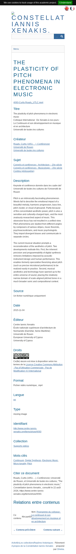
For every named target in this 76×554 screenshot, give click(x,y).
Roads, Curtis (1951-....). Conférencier (31, 144)
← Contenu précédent (24, 530)
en (14, 399)
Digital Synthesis (33, 460)
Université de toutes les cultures (28, 150)
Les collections (26, 543)
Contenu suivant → (53, 530)
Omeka (60, 549)
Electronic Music (50, 460)
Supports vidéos (21, 446)
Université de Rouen (23, 147)
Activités (15, 543)
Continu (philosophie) (23, 171)
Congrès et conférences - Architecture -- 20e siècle (37, 165)
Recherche (62, 36)
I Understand (65, 2)
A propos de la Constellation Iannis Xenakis (32, 546)
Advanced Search (56, 36)
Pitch (29, 463)
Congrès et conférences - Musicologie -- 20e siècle (37, 168)
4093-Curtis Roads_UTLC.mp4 (28, 102)
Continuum (18, 460)
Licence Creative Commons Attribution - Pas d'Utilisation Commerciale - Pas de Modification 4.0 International (38, 367)
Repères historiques (43, 543)
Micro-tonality (19, 463)
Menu (16, 49)
